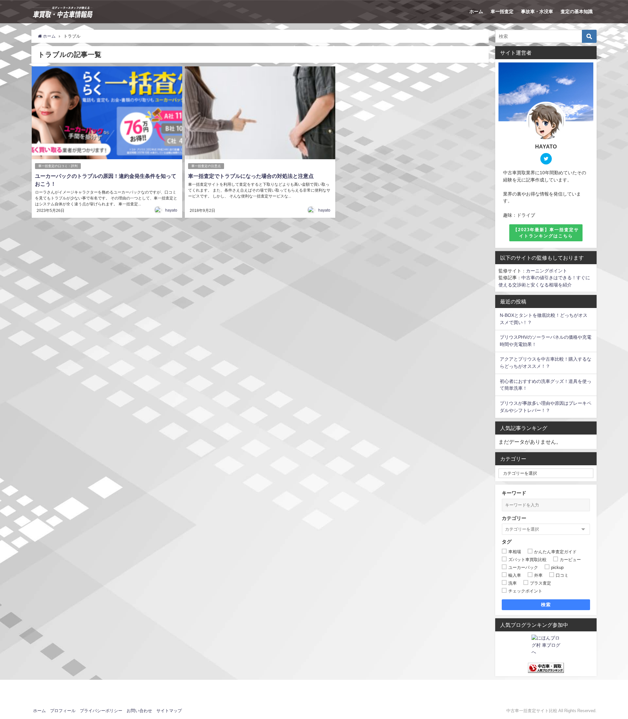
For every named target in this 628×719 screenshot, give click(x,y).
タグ (507, 541)
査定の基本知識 (577, 11)
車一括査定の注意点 (206, 165)
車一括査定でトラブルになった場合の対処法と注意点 (251, 176)
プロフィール (63, 711)
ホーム (476, 11)
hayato (171, 210)
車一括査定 (502, 11)
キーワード (514, 492)
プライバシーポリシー (101, 711)
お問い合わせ (139, 711)
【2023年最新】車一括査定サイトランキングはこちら (546, 233)
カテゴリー (514, 518)
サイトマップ (169, 711)
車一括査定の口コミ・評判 (58, 165)
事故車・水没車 (537, 11)
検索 (546, 604)
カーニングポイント (546, 270)
